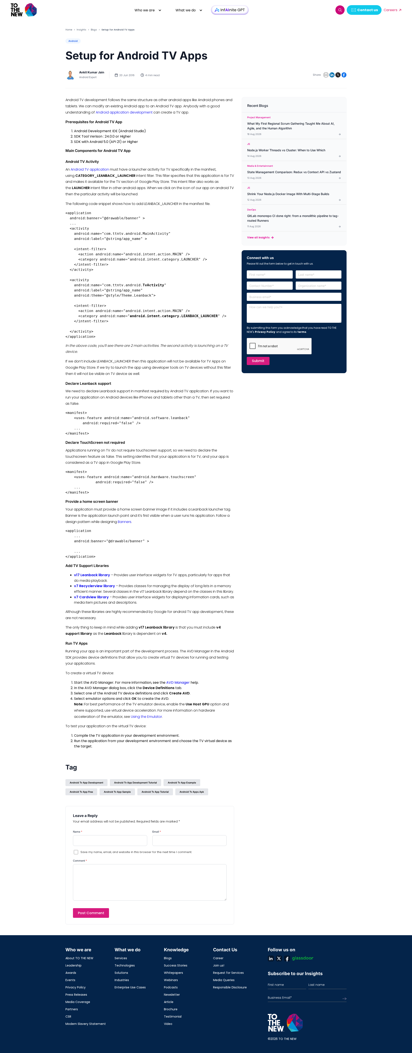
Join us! (218, 965)
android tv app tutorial (155, 791)
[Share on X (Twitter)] (338, 74)
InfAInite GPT (230, 10)
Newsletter (172, 994)
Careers (390, 10)
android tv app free (81, 791)
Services (121, 958)
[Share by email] (326, 74)
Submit (258, 360)
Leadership (73, 965)
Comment (80, 860)
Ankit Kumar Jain (91, 72)
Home (68, 29)
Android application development (124, 112)
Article (168, 1002)
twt (279, 958)
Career (218, 958)
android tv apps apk (192, 791)
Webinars (171, 980)
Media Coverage (77, 1002)
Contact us (367, 10)
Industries (122, 980)
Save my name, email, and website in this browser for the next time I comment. (136, 852)
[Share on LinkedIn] (332, 74)
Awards (70, 973)
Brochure (170, 1009)
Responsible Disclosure (230, 987)
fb (287, 958)
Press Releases (76, 994)
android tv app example (182, 782)
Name (77, 831)
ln (271, 958)
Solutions (121, 973)
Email (156, 831)
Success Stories (175, 965)
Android (73, 40)
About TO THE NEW (79, 958)
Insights (81, 29)
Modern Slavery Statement (85, 1024)
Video (168, 1024)
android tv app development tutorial (135, 782)
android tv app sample (117, 791)
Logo (24, 10)
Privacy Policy (265, 332)
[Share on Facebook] (344, 74)
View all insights (258, 237)
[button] (340, 10)
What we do (186, 10)
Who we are (145, 10)
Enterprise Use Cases (130, 987)
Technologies (125, 965)
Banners (124, 521)
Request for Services (228, 973)
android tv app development (86, 782)
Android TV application (90, 169)
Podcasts (171, 987)
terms (301, 332)
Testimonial (173, 1016)
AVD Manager (178, 682)
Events (70, 980)
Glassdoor (302, 958)
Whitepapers (173, 973)
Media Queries (224, 980)
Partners (71, 1009)
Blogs (94, 29)
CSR (68, 1016)
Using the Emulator (146, 716)
